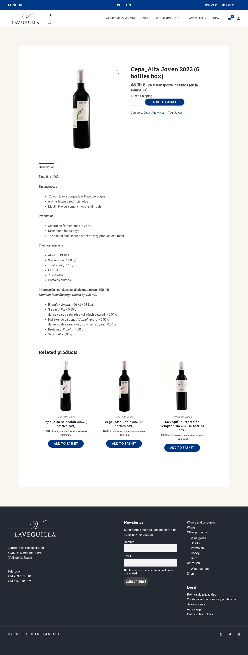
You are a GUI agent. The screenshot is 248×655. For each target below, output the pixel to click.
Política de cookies (200, 614)
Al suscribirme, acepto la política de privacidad (149, 572)
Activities (193, 563)
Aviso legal (194, 609)
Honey (195, 553)
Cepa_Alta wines (154, 112)
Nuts (194, 558)
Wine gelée (198, 538)
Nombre (129, 542)
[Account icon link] (238, 18)
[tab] (46, 167)
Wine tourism (200, 569)
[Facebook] (9, 5)
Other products (197, 532)
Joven (178, 112)
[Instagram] (20, 5)
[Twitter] (14, 5)
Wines (191, 527)
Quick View (65, 409)
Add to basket (165, 102)
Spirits (195, 543)
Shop (190, 573)
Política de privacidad (201, 594)
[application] (236, 4)
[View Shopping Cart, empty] (229, 18)
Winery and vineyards (201, 522)
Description (46, 167)
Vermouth (197, 548)
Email (127, 556)
